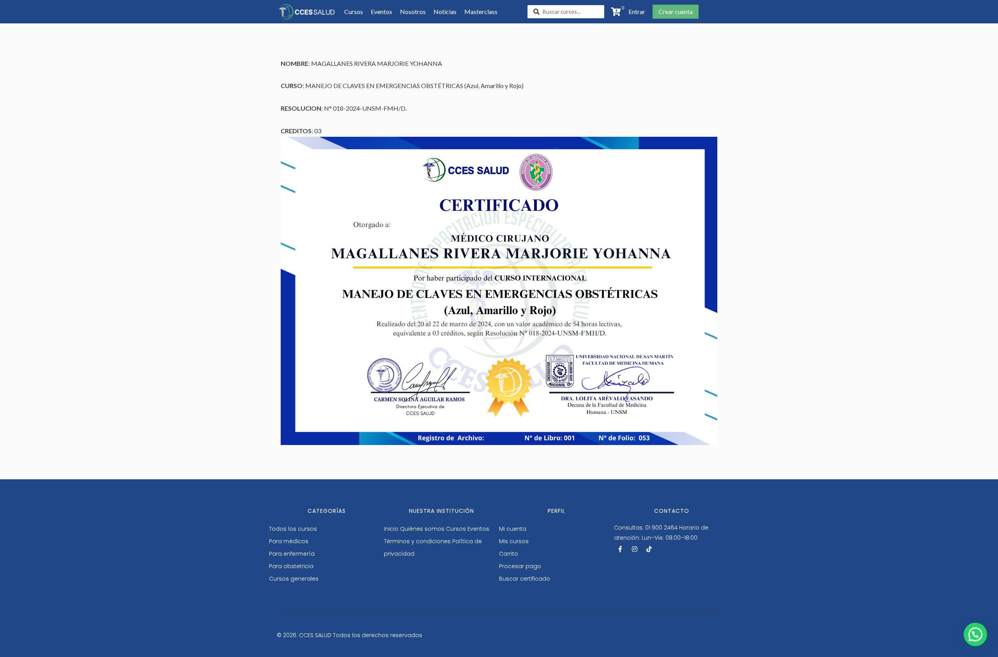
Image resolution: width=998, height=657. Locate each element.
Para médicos (288, 541)
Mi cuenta (512, 529)
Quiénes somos (422, 529)
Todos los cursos (293, 529)
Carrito (508, 554)
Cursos (456, 529)
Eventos (478, 529)
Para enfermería (292, 554)
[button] (634, 12)
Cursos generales (294, 579)
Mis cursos (514, 541)
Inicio (391, 529)
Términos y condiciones (417, 541)
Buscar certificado (524, 579)
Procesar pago (520, 566)
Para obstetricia (291, 566)
